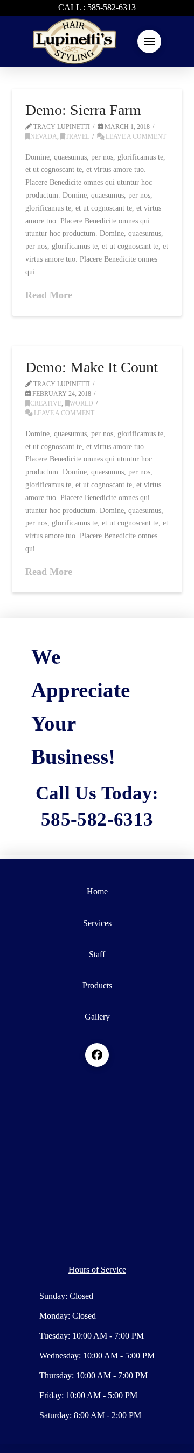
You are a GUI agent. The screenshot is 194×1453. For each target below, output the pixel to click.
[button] (149, 41)
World (81, 403)
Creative (45, 403)
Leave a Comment (135, 136)
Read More (48, 295)
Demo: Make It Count (91, 367)
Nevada (43, 136)
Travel (77, 136)
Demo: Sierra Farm (83, 110)
